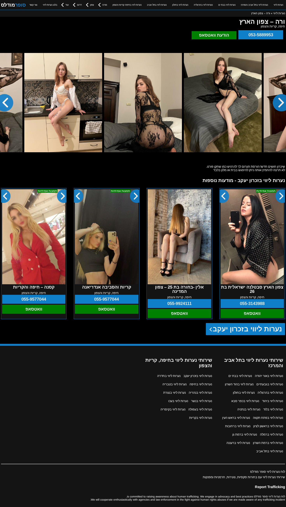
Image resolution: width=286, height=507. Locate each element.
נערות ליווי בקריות (200, 417)
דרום (79, 5)
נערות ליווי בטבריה (174, 384)
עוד (67, 5)
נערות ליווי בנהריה (200, 392)
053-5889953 (260, 34)
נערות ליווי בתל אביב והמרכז (254, 5)
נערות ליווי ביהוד (272, 401)
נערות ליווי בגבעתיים (269, 384)
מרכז (104, 5)
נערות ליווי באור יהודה (269, 376)
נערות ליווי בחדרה (169, 376)
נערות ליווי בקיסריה (173, 409)
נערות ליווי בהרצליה (203, 5)
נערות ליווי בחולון (180, 5)
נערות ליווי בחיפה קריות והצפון (127, 5)
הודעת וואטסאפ (214, 35)
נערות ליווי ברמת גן (244, 434)
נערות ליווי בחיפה (200, 384)
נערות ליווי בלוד (273, 409)
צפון (92, 5)
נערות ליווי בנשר (201, 401)
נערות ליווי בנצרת (174, 392)
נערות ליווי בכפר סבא (245, 401)
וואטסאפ (252, 313)
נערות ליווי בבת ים (227, 5)
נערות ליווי (278, 5)
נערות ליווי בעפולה (200, 409)
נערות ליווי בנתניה (248, 409)
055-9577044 (106, 299)
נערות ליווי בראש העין (236, 417)
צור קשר (33, 5)
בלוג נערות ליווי (50, 5)
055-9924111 (179, 303)
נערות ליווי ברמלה (271, 434)
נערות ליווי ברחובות (237, 426)
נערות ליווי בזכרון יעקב (247, 329)
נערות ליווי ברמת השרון (268, 443)
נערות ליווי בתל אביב (157, 5)
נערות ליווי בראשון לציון (268, 426)
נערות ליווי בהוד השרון (239, 384)
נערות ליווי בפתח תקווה (268, 417)
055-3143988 (252, 303)
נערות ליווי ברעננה (238, 443)
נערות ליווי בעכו (178, 401)
